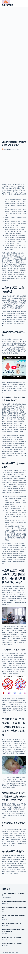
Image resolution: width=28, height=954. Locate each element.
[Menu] (25, 3)
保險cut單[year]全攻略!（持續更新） (12, 923)
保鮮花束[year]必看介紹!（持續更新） (12, 937)
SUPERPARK (7, 5)
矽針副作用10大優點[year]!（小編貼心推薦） (14, 901)
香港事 (22, 149)
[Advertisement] (14, 71)
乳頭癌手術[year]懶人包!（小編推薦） (12, 943)
